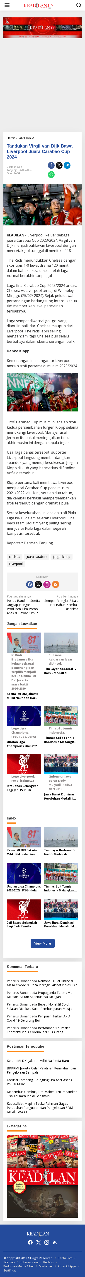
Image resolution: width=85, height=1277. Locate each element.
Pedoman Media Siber (18, 1266)
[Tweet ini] (59, 165)
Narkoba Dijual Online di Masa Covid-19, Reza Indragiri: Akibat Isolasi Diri (42, 983)
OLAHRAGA (13, 173)
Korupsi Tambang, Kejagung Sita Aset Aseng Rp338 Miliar (39, 1082)
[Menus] (7, 5)
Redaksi (48, 1262)
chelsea (14, 556)
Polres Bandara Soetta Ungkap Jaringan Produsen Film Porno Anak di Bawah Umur (23, 604)
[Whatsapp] (51, 174)
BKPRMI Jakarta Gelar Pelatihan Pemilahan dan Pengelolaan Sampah (41, 1070)
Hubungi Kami (29, 1262)
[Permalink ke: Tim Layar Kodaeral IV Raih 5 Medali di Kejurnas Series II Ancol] (61, 837)
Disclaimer (46, 1266)
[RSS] (55, 584)
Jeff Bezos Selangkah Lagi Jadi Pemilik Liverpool (23, 788)
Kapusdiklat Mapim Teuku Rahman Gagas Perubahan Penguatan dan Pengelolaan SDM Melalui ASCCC (40, 1107)
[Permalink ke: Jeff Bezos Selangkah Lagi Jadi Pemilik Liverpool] (24, 909)
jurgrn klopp (61, 556)
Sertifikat (9, 1270)
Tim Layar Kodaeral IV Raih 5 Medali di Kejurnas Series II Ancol (60, 671)
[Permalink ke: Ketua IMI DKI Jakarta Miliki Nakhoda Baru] (24, 837)
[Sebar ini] (51, 165)
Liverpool (16, 564)
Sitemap (9, 1262)
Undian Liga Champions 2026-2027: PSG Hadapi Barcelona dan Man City (23, 744)
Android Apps (67, 1266)
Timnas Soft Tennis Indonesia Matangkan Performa (61, 740)
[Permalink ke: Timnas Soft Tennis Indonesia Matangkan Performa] (61, 873)
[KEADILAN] (43, 5)
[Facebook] (29, 584)
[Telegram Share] (67, 165)
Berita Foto (65, 1258)
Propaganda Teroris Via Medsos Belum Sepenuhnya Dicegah (39, 994)
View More (42, 943)
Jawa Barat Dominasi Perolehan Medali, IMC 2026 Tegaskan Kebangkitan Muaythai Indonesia (61, 796)
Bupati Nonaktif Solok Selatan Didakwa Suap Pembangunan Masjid (39, 1006)
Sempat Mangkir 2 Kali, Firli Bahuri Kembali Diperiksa (61, 602)
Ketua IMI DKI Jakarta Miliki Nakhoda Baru (23, 696)
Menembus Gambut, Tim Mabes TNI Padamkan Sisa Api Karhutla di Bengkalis (42, 1094)
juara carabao (36, 556)
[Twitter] (38, 584)
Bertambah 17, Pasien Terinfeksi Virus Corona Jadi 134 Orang (38, 1030)
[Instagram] (47, 584)
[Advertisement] (42, 87)
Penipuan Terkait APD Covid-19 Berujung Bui (38, 1018)
